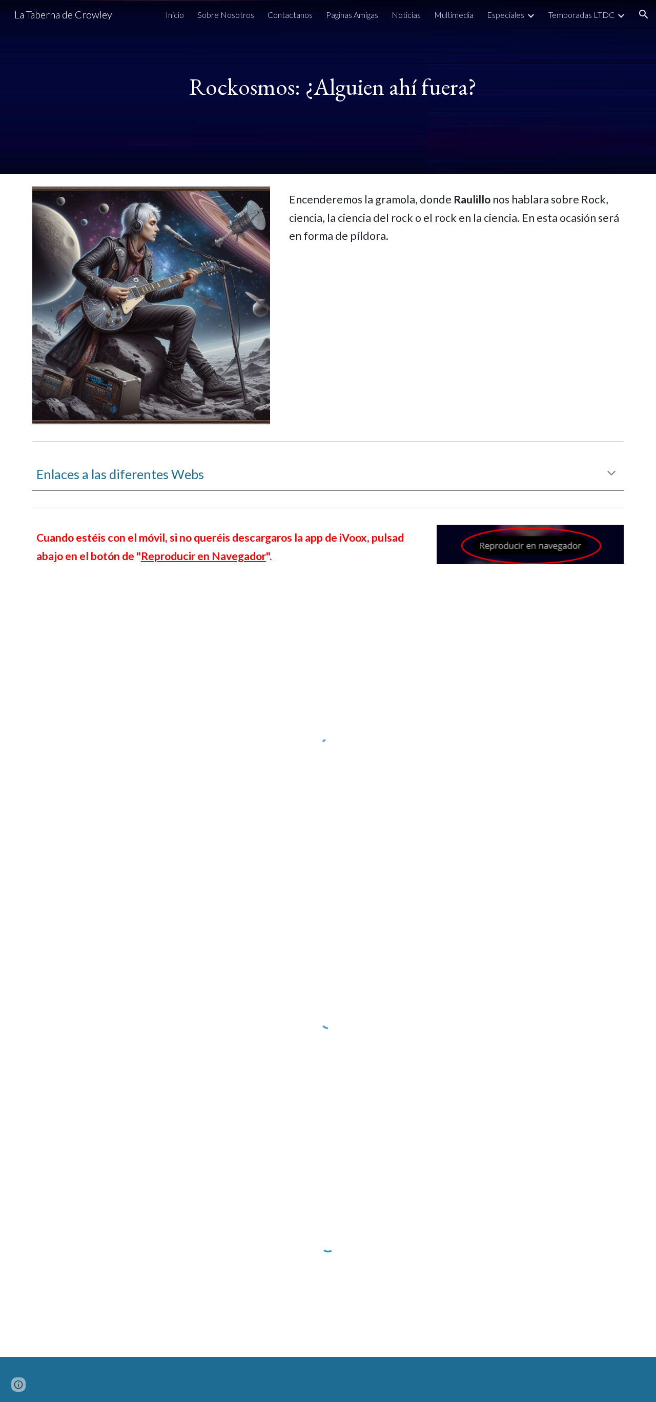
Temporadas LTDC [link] (581, 14)
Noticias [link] (406, 14)
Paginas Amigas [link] (352, 14)
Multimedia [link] (454, 14)
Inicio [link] (175, 14)
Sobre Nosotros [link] (225, 14)
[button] (643, 14)
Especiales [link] (505, 14)
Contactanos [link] (290, 14)
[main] (328, 87)
